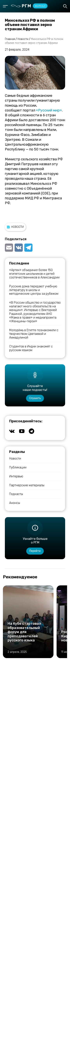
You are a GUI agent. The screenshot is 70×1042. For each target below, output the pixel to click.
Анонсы (14, 503)
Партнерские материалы (26, 485)
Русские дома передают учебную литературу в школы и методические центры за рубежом (33, 289)
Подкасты (16, 494)
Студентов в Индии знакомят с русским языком (31, 348)
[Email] (9, 248)
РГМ (34, 6)
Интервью (16, 476)
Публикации (17, 467)
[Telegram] (28, 248)
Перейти (35, 551)
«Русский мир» (49, 110)
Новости (17, 227)
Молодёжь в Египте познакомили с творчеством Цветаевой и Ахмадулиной (33, 333)
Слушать (35, 398)
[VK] (19, 248)
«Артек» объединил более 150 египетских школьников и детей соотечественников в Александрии (34, 273)
